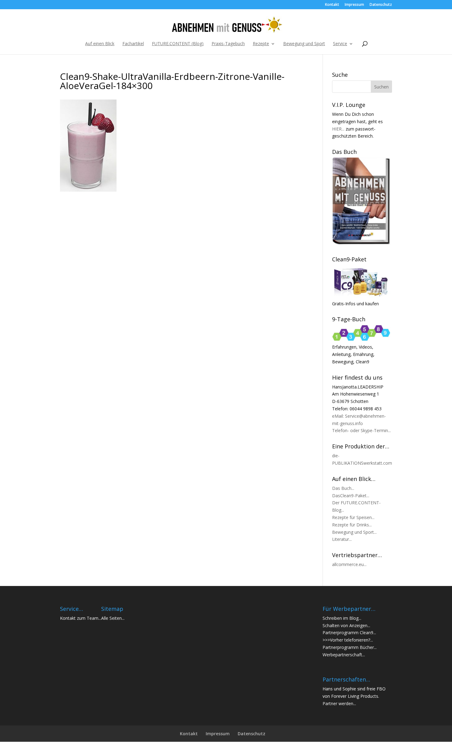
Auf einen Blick (99, 43)
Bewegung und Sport (304, 43)
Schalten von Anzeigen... (346, 625)
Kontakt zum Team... (80, 618)
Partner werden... (339, 703)
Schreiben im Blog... (342, 618)
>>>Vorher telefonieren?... (348, 640)
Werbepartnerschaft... (344, 655)
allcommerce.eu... (349, 564)
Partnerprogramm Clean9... (349, 632)
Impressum (354, 5)
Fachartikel (133, 43)
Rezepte (261, 43)
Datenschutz (381, 5)
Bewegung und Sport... (354, 532)
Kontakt (332, 5)
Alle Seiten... (113, 618)
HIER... (338, 129)
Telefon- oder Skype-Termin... (361, 430)
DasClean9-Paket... (350, 495)
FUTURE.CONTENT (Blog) (178, 43)
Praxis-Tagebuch (228, 43)
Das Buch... (343, 488)
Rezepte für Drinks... (352, 525)
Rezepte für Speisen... (353, 517)
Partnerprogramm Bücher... (350, 647)
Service (340, 43)
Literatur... (342, 539)
